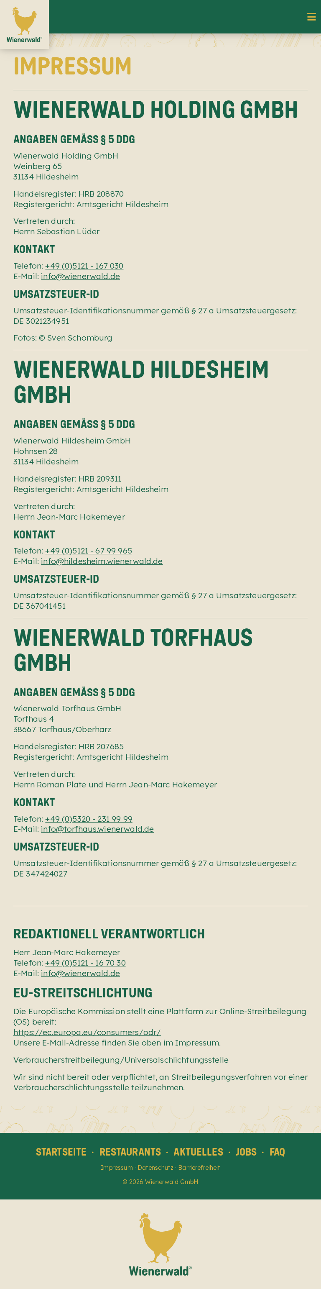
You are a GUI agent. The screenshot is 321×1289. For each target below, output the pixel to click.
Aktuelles (198, 1151)
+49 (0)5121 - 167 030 (84, 266)
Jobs (246, 1151)
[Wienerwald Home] (24, 24)
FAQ (277, 1151)
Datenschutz (155, 1167)
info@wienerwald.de (80, 276)
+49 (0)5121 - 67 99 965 (88, 551)
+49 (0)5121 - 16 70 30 (85, 963)
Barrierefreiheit (199, 1167)
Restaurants (130, 1151)
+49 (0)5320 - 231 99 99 (88, 819)
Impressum (116, 1167)
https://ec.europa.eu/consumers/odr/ (87, 1032)
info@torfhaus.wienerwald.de (97, 829)
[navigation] (311, 17)
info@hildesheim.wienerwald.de (102, 561)
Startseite (61, 1151)
